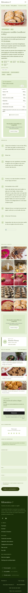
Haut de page (21, 580)
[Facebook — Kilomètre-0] (6, 518)
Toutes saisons (5, 69)
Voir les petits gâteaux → (22, 349)
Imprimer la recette (15, 114)
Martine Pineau (13, 340)
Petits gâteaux (14, 5)
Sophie (6, 52)
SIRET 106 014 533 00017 (14, 588)
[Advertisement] (14, 128)
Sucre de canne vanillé (8, 97)
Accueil (3, 5)
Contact (3, 528)
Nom (2, 467)
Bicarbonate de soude (8, 106)
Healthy (3, 74)
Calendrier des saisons (7, 541)
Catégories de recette (7, 544)
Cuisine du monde (5, 72)
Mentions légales (5, 557)
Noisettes (5, 100)
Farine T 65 (5, 91)
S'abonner (14, 413)
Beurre (4, 94)
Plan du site (4, 547)
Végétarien (9, 74)
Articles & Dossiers (6, 531)
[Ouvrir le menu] (25, 2)
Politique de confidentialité (8, 560)
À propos (3, 525)
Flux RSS (3, 550)
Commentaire (4, 449)
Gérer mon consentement (15, 591)
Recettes (8, 5)
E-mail (3, 475)
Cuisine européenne (15, 72)
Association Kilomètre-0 (8, 584)
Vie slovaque (6, 41)
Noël (12, 29)
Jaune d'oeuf (6, 103)
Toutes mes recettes (12, 344)
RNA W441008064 (21, 584)
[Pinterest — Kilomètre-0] (2, 518)
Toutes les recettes (6, 538)
